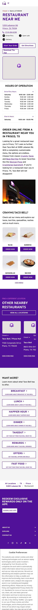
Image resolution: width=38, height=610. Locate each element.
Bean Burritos (12, 159)
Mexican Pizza (16, 162)
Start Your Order (10, 45)
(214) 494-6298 (11, 32)
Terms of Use (6, 607)
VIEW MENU (19, 282)
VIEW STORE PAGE (8, 356)
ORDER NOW (10, 249)
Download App (9, 510)
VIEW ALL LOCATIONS (19, 313)
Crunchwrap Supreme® (13, 165)
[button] (19, 527)
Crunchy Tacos (27, 156)
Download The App (9, 51)
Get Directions (27, 45)
